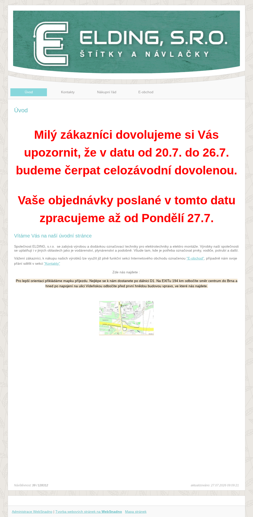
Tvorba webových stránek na (88, 512)
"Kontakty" (52, 263)
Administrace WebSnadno (32, 512)
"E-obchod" (195, 258)
